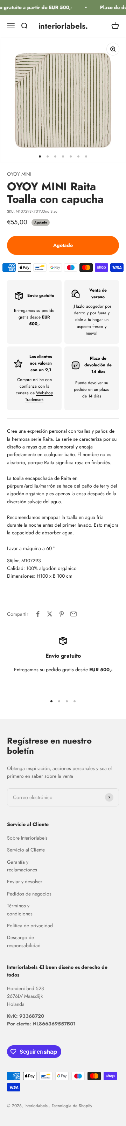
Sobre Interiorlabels (27, 837)
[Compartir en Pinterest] (62, 614)
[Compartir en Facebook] (38, 614)
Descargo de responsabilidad (24, 941)
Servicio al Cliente (26, 849)
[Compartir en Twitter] (50, 614)
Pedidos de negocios (29, 893)
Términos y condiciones (20, 909)
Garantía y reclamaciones (22, 865)
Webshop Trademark (39, 396)
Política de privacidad (30, 925)
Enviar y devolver (24, 881)
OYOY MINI (19, 173)
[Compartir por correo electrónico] (73, 614)
